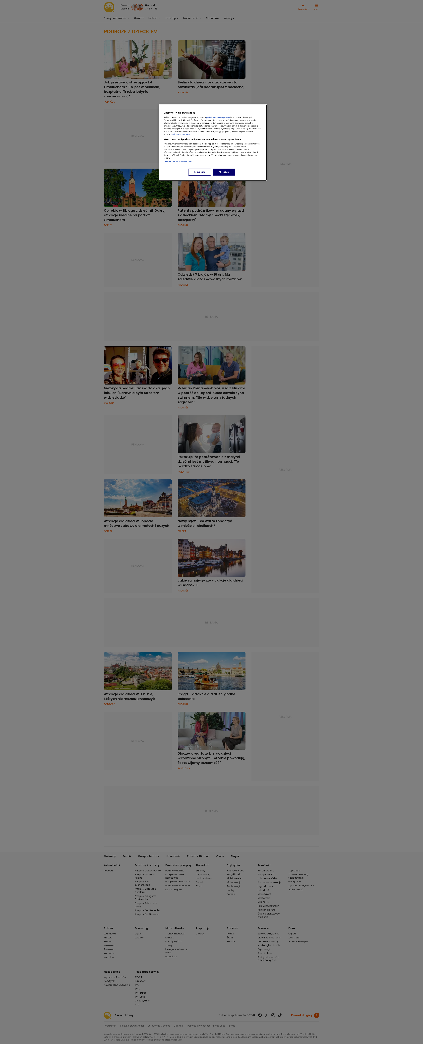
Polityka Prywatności (181, 134)
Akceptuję (224, 172)
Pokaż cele (199, 172)
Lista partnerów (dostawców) (178, 161)
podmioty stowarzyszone (218, 117)
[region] (213, 142)
